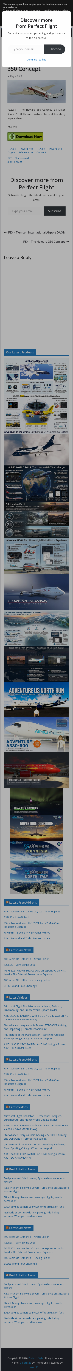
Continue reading (36, 59)
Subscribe (54, 49)
